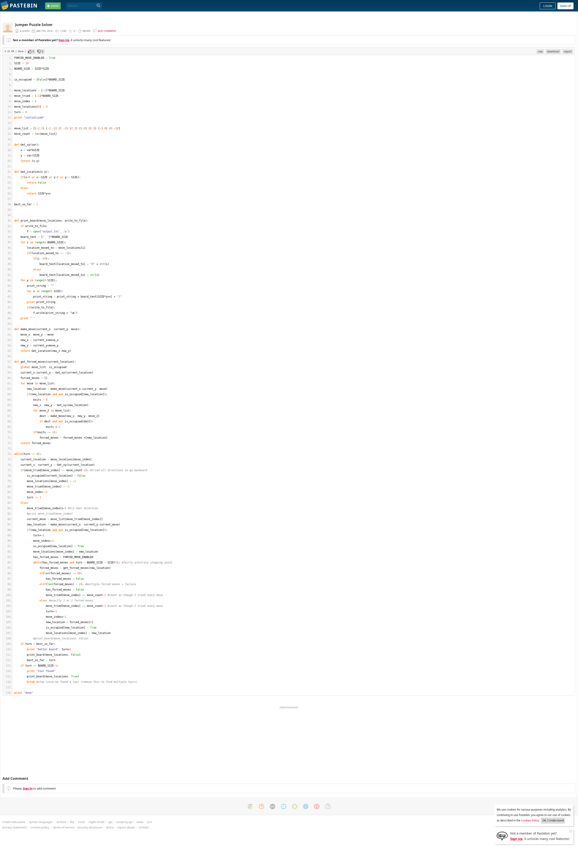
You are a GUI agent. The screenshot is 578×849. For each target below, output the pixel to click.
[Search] (98, 5)
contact (144, 827)
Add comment (107, 31)
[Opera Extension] (316, 806)
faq (72, 822)
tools (81, 822)
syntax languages (41, 822)
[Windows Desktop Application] (283, 806)
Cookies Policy (530, 820)
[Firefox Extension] (261, 806)
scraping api (124, 822)
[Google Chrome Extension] (250, 806)
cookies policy (39, 827)
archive (61, 822)
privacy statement (14, 827)
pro (149, 822)
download (553, 51)
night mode (97, 822)
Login (547, 6)
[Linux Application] (328, 806)
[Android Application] (294, 806)
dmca (110, 827)
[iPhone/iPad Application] (272, 806)
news (139, 822)
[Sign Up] (502, 835)
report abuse (126, 827)
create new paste (13, 822)
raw (540, 51)
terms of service (63, 827)
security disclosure (89, 827)
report (568, 51)
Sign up (565, 6)
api (110, 822)
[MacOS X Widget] (305, 806)
